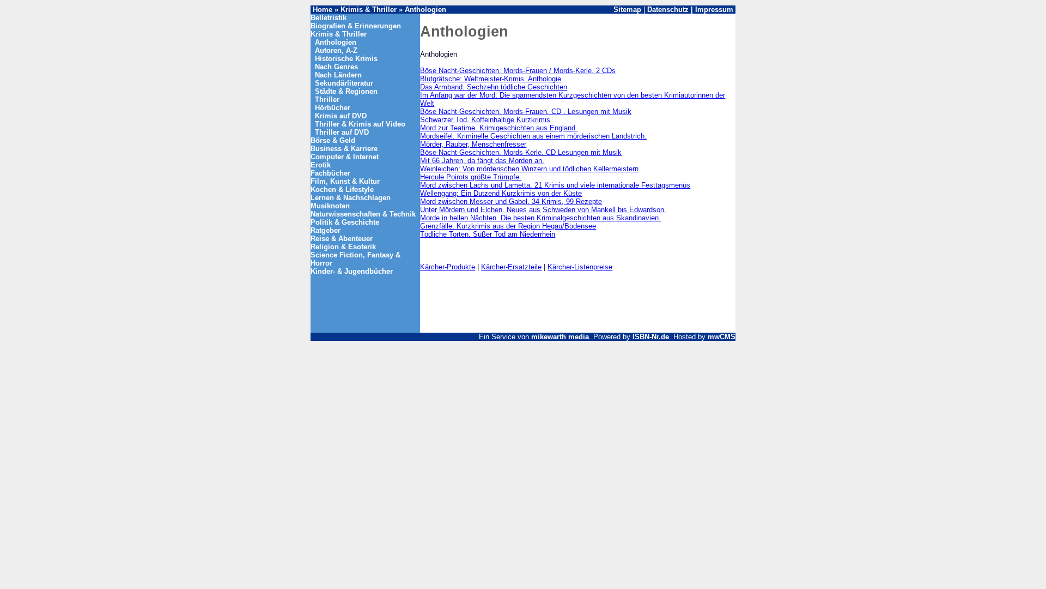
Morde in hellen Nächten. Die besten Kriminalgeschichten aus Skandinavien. (540, 218)
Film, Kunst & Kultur (345, 181)
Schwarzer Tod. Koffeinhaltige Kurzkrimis (485, 120)
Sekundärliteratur (344, 83)
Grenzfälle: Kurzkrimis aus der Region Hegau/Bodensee (508, 226)
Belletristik (328, 18)
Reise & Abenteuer (342, 239)
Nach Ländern (338, 75)
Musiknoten (330, 206)
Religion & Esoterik (343, 247)
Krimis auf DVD (341, 116)
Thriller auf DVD (342, 132)
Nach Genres (336, 67)
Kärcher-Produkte (447, 267)
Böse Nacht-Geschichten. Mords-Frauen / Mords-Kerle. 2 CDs (518, 71)
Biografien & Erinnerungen (356, 26)
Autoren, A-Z (336, 50)
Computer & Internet (345, 157)
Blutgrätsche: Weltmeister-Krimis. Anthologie (490, 79)
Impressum (714, 9)
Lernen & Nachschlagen (351, 198)
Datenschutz (668, 9)
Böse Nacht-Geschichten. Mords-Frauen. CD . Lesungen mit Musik (525, 111)
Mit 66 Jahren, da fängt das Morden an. (482, 161)
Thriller (327, 99)
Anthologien (425, 9)
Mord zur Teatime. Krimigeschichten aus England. (498, 128)
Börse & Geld (333, 140)
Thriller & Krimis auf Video (360, 124)
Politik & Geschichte (345, 222)
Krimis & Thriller (369, 9)
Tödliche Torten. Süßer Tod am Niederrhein (487, 234)
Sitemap (627, 9)
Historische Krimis (346, 59)
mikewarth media (560, 337)
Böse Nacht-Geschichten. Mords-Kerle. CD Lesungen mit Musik (521, 152)
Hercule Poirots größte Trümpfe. (470, 177)
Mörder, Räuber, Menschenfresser (473, 144)
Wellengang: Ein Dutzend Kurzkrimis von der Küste (501, 193)
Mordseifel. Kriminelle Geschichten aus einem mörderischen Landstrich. (533, 136)
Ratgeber (325, 230)
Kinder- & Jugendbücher (352, 271)
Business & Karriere (344, 149)
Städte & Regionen (346, 91)
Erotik (321, 165)
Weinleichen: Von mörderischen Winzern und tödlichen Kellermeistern (529, 169)
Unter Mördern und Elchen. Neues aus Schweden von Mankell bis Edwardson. (543, 210)
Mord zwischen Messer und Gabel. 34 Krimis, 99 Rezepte (511, 201)
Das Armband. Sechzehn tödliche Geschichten (493, 87)
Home (322, 9)
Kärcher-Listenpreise (580, 267)
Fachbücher (330, 173)
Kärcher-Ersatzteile (511, 267)
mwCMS (721, 337)
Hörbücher (332, 108)
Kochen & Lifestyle (342, 189)
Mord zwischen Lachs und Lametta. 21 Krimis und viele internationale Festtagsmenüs (555, 185)
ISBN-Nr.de (651, 337)
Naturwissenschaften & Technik (363, 214)
